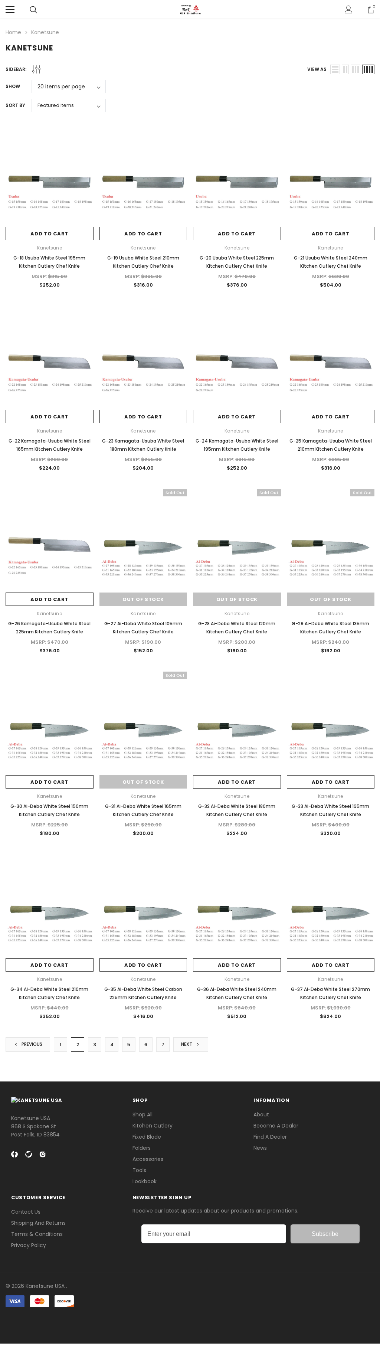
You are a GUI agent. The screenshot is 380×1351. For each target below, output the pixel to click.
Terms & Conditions (37, 1234)
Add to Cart (49, 233)
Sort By (15, 105)
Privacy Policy (28, 1245)
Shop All (142, 1114)
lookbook (144, 1181)
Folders (141, 1148)
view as (317, 69)
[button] (190, 1320)
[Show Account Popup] (349, 9)
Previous (31, 1044)
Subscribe (325, 1234)
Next (187, 1044)
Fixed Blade (146, 1136)
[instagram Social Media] (42, 1154)
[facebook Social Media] (14, 1154)
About (261, 1114)
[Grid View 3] (355, 69)
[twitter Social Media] (28, 1154)
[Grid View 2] (345, 69)
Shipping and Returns (38, 1223)
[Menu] (10, 9)
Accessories (147, 1159)
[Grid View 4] (368, 69)
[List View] (335, 69)
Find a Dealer (270, 1136)
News (260, 1148)
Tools (139, 1170)
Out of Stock (143, 599)
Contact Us (25, 1211)
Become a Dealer (275, 1125)
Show (13, 86)
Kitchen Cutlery (152, 1125)
